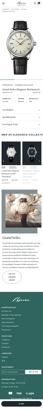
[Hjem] (22, 3)
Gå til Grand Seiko (12, 277)
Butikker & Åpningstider (12, 315)
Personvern (6, 330)
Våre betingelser (8, 319)
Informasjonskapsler (10, 326)
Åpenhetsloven (8, 322)
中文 (3, 361)
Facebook (6, 347)
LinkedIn (5, 343)
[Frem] (39, 161)
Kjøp (21, 404)
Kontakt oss (6, 311)
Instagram (6, 340)
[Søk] (35, 3)
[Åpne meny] (3, 3)
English (5, 357)
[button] (21, 110)
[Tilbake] (4, 161)
